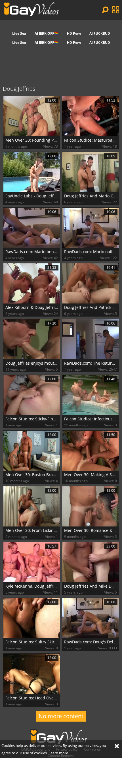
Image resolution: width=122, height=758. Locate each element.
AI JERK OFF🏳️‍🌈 (46, 33)
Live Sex (19, 33)
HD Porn (74, 33)
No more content (61, 716)
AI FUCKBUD (99, 33)
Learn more (58, 752)
